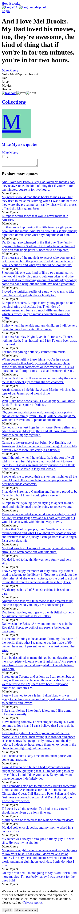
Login (6, 11)
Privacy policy (32, 902)
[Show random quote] (9, 93)
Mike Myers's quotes (19, 144)
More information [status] (25, 910)
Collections (14, 102)
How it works (11, 3)
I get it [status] (7, 910)
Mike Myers (10, 70)
